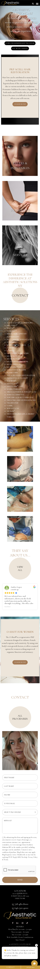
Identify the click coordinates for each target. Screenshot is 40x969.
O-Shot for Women (16, 370)
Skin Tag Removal (15, 394)
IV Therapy (12, 342)
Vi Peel (10, 405)
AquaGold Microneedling (20, 322)
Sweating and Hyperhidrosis (21, 400)
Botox (11, 328)
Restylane (12, 383)
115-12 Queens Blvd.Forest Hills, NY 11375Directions (20, 895)
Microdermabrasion (17, 361)
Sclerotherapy (14, 389)
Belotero (12, 325)
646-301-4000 (21, 908)
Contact (10, 967)
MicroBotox (13, 356)
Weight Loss (13, 408)
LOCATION (20, 891)
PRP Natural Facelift (17, 378)
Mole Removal (14, 367)
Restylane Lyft (15, 386)
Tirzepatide (12, 403)
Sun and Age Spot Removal (20, 397)
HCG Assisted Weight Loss (19, 339)
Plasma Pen (12, 372)
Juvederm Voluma (16, 345)
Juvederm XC (13, 348)
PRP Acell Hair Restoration (21, 375)
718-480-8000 (21, 904)
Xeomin (11, 411)
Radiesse (11, 381)
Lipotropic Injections (18, 353)
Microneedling (14, 364)
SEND (20, 880)
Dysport (12, 331)
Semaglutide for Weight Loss (21, 392)
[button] (33, 4)
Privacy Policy (33, 857)
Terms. (6, 860)
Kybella (10, 350)
